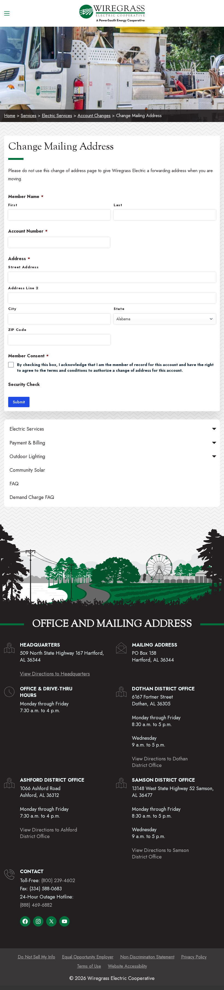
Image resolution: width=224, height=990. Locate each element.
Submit (19, 402)
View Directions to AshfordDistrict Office (48, 833)
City (12, 308)
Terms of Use (89, 966)
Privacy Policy (194, 957)
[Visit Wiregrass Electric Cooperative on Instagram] (38, 921)
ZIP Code (17, 329)
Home (9, 115)
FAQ (14, 483)
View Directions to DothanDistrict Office (160, 762)
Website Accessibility (127, 966)
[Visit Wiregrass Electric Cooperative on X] (51, 921)
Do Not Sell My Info (36, 957)
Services (28, 115)
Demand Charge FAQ (32, 497)
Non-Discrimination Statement (147, 957)
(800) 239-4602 (58, 880)
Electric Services (57, 115)
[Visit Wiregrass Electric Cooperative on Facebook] (25, 921)
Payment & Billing (27, 442)
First (12, 205)
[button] (214, 429)
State (119, 308)
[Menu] (7, 13)
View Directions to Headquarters (55, 673)
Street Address (23, 267)
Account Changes (94, 115)
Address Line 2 (23, 288)
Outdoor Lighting (27, 456)
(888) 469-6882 (36, 905)
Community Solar (27, 470)
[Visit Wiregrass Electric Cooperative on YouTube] (64, 921)
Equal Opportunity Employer (87, 957)
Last (118, 205)
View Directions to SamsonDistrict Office (160, 853)
